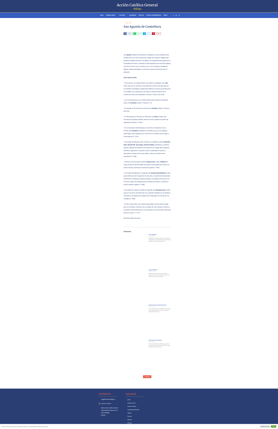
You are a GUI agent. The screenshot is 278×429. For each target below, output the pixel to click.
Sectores (122, 15)
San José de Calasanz (155, 340)
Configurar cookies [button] (265, 426)
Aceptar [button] (273, 426)
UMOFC (166, 15)
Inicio (102, 15)
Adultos (129, 413)
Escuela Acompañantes (153, 15)
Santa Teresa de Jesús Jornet (157, 305)
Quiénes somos (110, 15)
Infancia (129, 419)
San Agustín (152, 234)
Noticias (141, 15)
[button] (128, 33)
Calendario (132, 15)
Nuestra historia (131, 406)
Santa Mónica (153, 270)
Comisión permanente (133, 409)
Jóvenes (129, 416)
